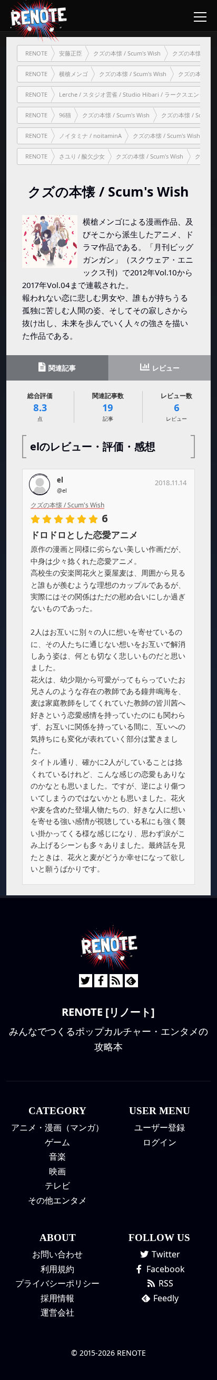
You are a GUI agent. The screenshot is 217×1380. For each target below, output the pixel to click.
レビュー (165, 368)
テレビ (57, 1185)
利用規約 (57, 1269)
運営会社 (57, 1312)
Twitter (165, 1254)
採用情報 (57, 1298)
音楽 (57, 1156)
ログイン (159, 1142)
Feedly (165, 1298)
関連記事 (61, 368)
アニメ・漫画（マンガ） (57, 1127)
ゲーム (57, 1142)
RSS (164, 1283)
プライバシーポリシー (57, 1283)
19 (108, 406)
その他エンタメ (57, 1200)
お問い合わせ (57, 1254)
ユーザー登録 (159, 1127)
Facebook (164, 1269)
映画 (57, 1171)
